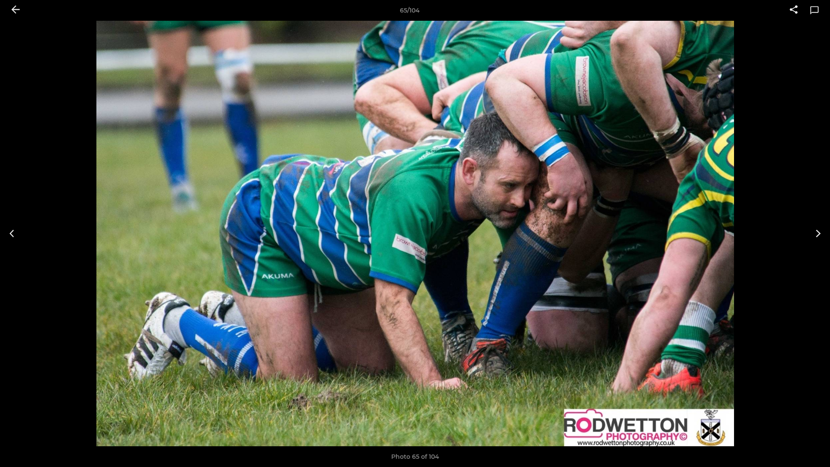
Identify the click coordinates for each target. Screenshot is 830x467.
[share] (793, 10)
